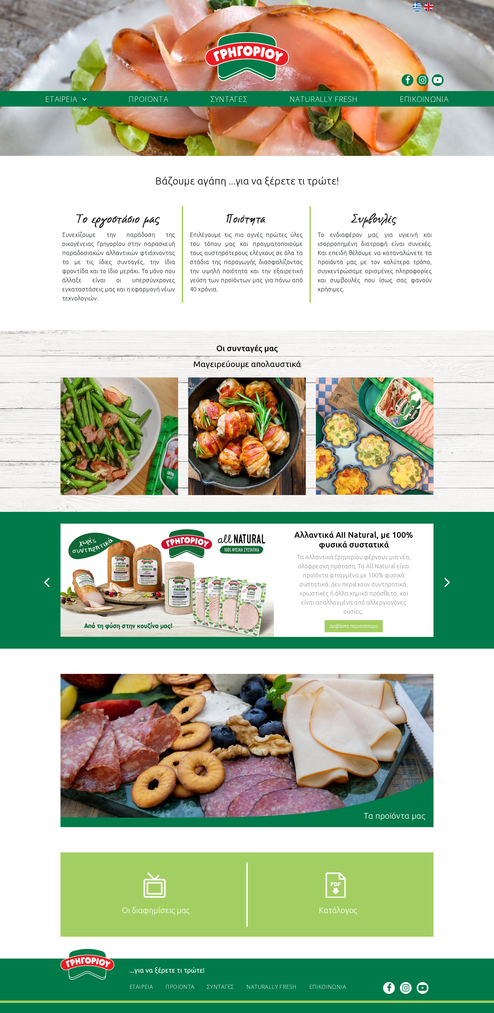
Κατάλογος (338, 910)
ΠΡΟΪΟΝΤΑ (148, 99)
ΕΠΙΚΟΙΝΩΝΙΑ (424, 99)
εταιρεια (61, 99)
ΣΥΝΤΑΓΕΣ (229, 99)
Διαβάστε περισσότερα (354, 603)
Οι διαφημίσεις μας (156, 910)
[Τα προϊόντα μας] (247, 750)
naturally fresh (324, 99)
